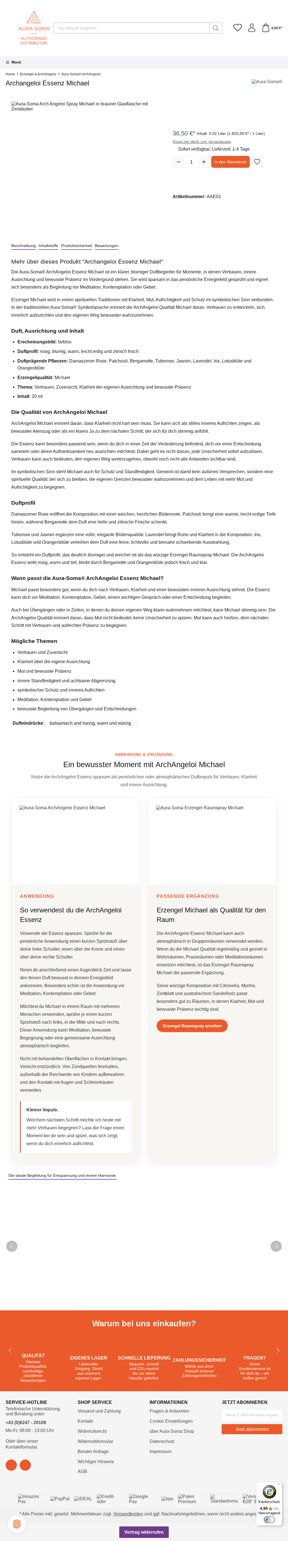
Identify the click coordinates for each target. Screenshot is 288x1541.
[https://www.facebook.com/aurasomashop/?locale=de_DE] (11, 1465)
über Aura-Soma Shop (172, 1431)
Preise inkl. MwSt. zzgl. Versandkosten (202, 142)
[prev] (11, 1246)
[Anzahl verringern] (178, 161)
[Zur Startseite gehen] (27, 28)
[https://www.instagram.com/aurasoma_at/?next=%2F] (25, 1465)
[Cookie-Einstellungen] (16, 1524)
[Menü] (279, 1485)
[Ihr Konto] (252, 28)
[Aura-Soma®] (267, 84)
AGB (82, 1471)
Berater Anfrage (93, 1451)
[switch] (269, 1519)
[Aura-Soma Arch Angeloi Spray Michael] (86, 164)
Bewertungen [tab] (106, 245)
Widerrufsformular (95, 1441)
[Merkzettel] (237, 28)
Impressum (161, 1451)
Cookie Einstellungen (171, 1421)
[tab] (23, 246)
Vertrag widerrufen (144, 1532)
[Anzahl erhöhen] (204, 161)
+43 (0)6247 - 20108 (26, 1422)
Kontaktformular (21, 1447)
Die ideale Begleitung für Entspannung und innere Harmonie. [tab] (62, 1175)
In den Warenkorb (230, 162)
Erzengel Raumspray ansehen (192, 1025)
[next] (276, 1246)
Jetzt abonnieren (252, 1429)
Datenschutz (162, 1441)
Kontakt (85, 1421)
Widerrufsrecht (92, 1431)
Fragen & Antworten (169, 1411)
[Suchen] (216, 28)
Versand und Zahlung (99, 1411)
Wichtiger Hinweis (96, 1461)
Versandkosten (128, 1513)
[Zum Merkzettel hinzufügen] (257, 161)
